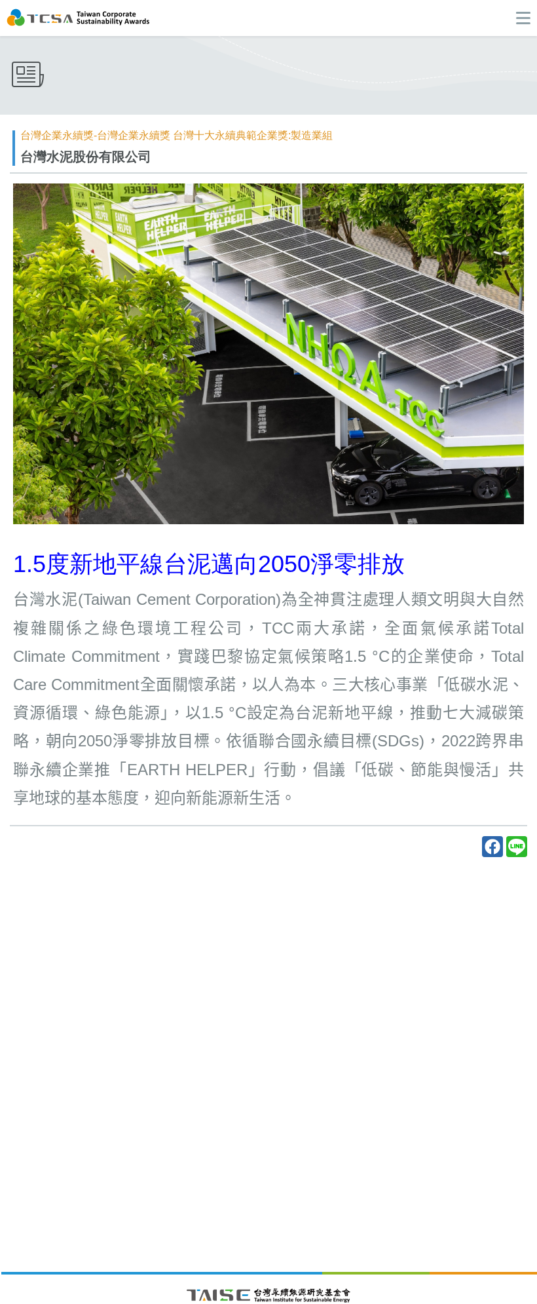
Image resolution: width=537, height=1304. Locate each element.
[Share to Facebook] (492, 846)
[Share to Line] (516, 846)
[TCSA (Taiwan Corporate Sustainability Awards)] (79, 16)
